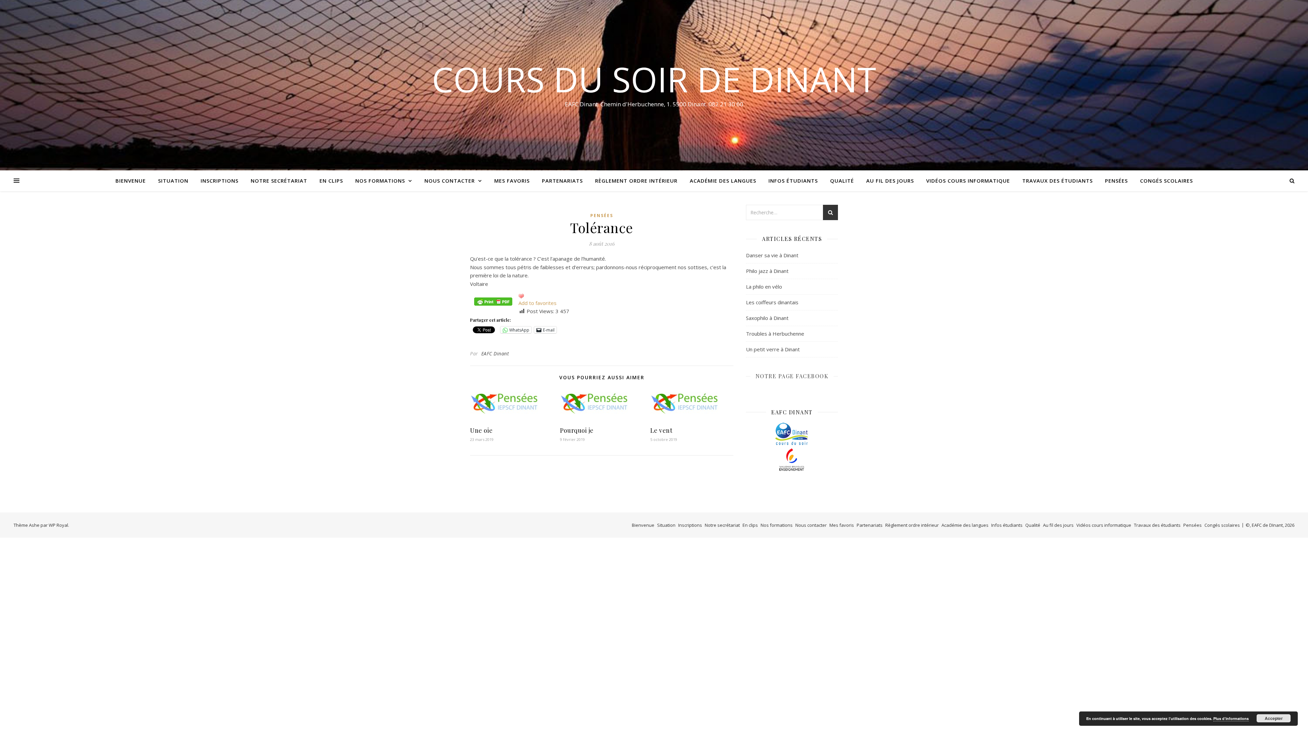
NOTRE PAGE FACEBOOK (792, 376)
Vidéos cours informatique (968, 180)
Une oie (481, 430)
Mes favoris (512, 180)
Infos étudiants (793, 180)
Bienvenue (130, 180)
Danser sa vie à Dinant (772, 255)
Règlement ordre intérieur (636, 180)
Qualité (842, 180)
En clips (331, 180)
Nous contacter (449, 180)
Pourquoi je (577, 430)
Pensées (1116, 180)
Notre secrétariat (279, 180)
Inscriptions (219, 180)
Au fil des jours (890, 180)
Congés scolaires (1166, 180)
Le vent (661, 430)
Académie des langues (723, 180)
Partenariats (562, 180)
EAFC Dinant (495, 353)
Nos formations (380, 180)
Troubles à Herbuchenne (775, 333)
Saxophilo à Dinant (767, 318)
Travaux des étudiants (1057, 180)
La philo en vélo (764, 286)
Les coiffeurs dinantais (772, 302)
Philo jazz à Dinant (767, 270)
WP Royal (58, 525)
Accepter (1274, 718)
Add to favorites (537, 303)
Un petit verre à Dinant (773, 349)
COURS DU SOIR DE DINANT (654, 79)
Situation (173, 180)
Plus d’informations (1231, 718)
